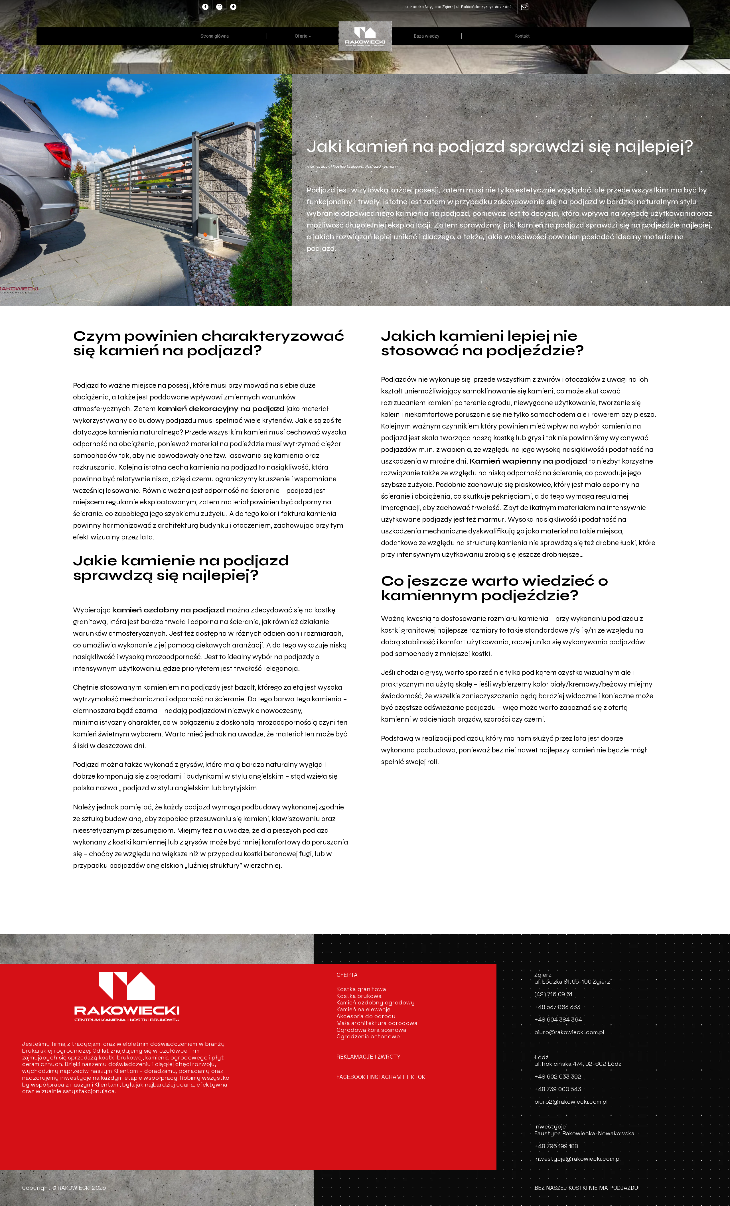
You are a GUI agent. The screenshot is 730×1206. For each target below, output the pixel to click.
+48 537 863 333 (557, 1007)
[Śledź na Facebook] (205, 7)
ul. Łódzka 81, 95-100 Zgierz (429, 6)
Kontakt (522, 36)
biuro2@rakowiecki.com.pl (571, 1101)
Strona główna (214, 36)
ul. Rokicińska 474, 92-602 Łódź (484, 6)
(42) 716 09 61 (553, 994)
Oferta (301, 36)
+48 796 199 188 (556, 1146)
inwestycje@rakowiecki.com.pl (577, 1158)
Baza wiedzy (426, 36)
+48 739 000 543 (557, 1089)
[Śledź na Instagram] (219, 7)
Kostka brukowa (347, 166)
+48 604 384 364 (558, 1019)
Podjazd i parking (381, 166)
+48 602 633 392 (557, 1076)
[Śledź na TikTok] (233, 7)
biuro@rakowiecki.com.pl (569, 1032)
